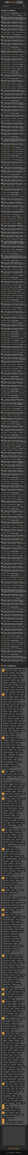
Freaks (13, 525)
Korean (7, 910)
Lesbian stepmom (15, 938)
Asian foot (12, 687)
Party (19, 1003)
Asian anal (5, 675)
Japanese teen (6, 902)
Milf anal (5, 383)
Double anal (17, 781)
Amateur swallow (6, 12)
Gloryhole (5, 404)
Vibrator (14, 1110)
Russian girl (22, 457)
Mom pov (12, 975)
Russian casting (15, 289)
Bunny (13, 644)
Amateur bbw (20, 157)
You (21, 1122)
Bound (4, 721)
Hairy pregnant (15, 86)
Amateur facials (15, 269)
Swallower (14, 15)
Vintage (7, 1108)
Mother (20, 958)
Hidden (12, 851)
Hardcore (5, 870)
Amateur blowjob (16, 523)
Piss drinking (15, 41)
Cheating (19, 747)
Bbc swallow (21, 587)
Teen (4, 414)
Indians (11, 887)
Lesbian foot (6, 931)
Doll (4, 789)
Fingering (15, 818)
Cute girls (19, 165)
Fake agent (5, 810)
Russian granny (14, 1028)
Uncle (10, 200)
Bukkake (5, 699)
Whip (10, 1115)
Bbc (18, 694)
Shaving (5, 1064)
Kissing (17, 910)
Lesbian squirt (6, 938)
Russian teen (6, 1031)
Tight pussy (14, 145)
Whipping (5, 1115)
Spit (4, 236)
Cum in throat (15, 209)
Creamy (22, 56)
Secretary (5, 1055)
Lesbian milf (6, 934)
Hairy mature (22, 858)
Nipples (4, 991)
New (13, 95)
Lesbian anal (6, 922)
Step (4, 1043)
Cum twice (14, 172)
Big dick (4, 504)
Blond (13, 612)
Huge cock (16, 866)
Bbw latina (14, 499)
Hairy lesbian (18, 863)
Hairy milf (5, 854)
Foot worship (6, 803)
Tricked (4, 1098)
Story (12, 1043)
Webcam (17, 1112)
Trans (10, 1084)
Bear (21, 711)
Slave (19, 1035)
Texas (19, 496)
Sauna (11, 1045)
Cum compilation (16, 441)
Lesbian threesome (15, 924)
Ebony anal (16, 796)
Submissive (16, 1059)
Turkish (21, 1091)
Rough (4, 221)
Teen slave (21, 393)
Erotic (23, 793)
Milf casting (22, 583)
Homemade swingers (17, 561)
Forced (23, 798)
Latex (12, 914)
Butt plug (11, 733)
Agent (18, 680)
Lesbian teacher (14, 931)
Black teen (21, 326)
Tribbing (15, 1093)
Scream (22, 1050)
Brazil (22, 718)
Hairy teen (17, 861)
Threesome (6, 1086)
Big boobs (15, 711)
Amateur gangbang (16, 558)
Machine (11, 972)
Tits (4, 1100)
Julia (22, 907)
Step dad (11, 1074)
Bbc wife (22, 44)
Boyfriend (17, 718)
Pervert (16, 1016)
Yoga (11, 1122)
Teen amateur (15, 52)
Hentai (16, 849)
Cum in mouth (6, 141)
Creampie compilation (8, 752)
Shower (5, 1052)
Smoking (17, 1040)
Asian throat (22, 23)
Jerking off (5, 892)
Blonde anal (13, 725)
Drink (21, 41)
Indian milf (13, 883)
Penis (16, 1013)
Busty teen (10, 721)
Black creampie (15, 540)
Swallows (14, 68)
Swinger (14, 1038)
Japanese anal (6, 900)
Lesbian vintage (6, 953)
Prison (14, 1011)
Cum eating (14, 549)
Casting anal (15, 583)
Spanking (5, 1035)
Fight (9, 822)
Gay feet (20, 837)
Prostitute (17, 1008)
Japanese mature (13, 892)
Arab (20, 670)
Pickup (18, 466)
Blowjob (5, 697)
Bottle (13, 249)
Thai (4, 1088)
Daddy (14, 774)
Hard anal (20, 383)
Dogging (11, 784)
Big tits (22, 699)
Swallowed (21, 30)
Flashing (5, 813)
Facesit (22, 822)
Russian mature (6, 487)
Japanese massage (7, 895)
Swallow (4, 81)
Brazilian (5, 728)
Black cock (10, 718)
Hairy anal (15, 854)
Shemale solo (20, 1081)
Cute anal (14, 514)
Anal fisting (5, 673)
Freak (13, 157)
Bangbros (11, 419)
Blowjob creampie (16, 410)
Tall (16, 1088)
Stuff (13, 214)
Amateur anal (18, 419)
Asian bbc (19, 37)
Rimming (13, 1018)
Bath (10, 730)
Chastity (20, 750)
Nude (9, 991)
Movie (4, 970)
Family (15, 801)
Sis (9, 1064)
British (13, 716)
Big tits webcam (16, 475)
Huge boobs (15, 502)
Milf (22, 955)
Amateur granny (21, 543)
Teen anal (21, 1084)
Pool (11, 1016)
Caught (13, 747)
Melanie (14, 88)
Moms (12, 982)
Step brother (18, 1074)
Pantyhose (7, 1001)
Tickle (16, 1086)
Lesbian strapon (7, 917)
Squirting (5, 243)
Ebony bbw (18, 297)
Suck (11, 1076)
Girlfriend (14, 834)
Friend (4, 822)
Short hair (13, 1064)
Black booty (20, 525)
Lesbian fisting (6, 936)
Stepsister (11, 450)
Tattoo (8, 1100)
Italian (21, 878)
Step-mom (20, 1064)
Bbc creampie (13, 723)
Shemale (7, 1033)
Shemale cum (11, 1069)
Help (20, 438)
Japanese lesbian (7, 898)
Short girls (21, 579)
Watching (21, 1115)
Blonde (22, 704)
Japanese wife (16, 898)
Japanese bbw (6, 905)
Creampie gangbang (8, 762)
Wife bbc (15, 1115)
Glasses (5, 846)
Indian (6, 878)
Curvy (20, 757)
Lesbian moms (6, 941)
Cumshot (5, 438)
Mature (11, 955)
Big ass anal (21, 723)
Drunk (6, 771)
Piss (4, 312)
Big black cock (15, 448)
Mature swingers (16, 127)
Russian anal (5, 457)
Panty (4, 1013)
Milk (4, 203)
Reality (12, 1031)
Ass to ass (14, 120)
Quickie (19, 62)
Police (22, 1008)
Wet (4, 1117)
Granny (10, 830)
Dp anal (15, 786)
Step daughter (6, 1071)
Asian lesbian (20, 687)
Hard (4, 858)
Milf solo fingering (7, 977)
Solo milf (5, 1067)
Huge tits (11, 868)
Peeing (21, 1013)
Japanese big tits (15, 905)
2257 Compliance (10, 1152)
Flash (18, 815)
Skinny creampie (16, 116)
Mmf (14, 963)
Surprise (5, 517)
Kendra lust (5, 912)
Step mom (20, 1038)
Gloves (14, 837)
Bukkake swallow (16, 233)
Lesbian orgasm (19, 929)
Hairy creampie (21, 870)
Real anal (22, 502)
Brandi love (10, 706)
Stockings (22, 1045)
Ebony (6, 793)
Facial (9, 808)
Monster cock (20, 967)
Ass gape (14, 307)
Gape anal (14, 163)
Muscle (18, 975)
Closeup (20, 531)
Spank (8, 1043)
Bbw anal (17, 699)
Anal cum (19, 186)
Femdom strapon (12, 825)
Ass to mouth (21, 682)
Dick (15, 789)
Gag (13, 54)
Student (5, 1069)
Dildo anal (19, 789)
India (11, 878)
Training (21, 512)
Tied (13, 1091)
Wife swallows (22, 118)
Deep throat (21, 776)
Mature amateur (15, 661)
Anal (6, 670)
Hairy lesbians (12, 870)
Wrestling (11, 1112)
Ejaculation (21, 355)
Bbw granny (6, 725)
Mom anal (11, 965)
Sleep (22, 1033)
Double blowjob (7, 791)
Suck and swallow (16, 301)
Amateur (15, 670)
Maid (10, 958)
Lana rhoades (20, 95)
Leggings (15, 943)
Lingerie (18, 919)
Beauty (4, 709)
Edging (10, 796)
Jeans (12, 902)
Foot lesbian (6, 820)
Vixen (18, 1110)
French (13, 414)
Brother (13, 704)
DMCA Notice (18, 1152)
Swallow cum (15, 60)
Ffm (20, 803)
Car (23, 747)
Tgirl (17, 1098)
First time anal (6, 815)
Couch (23, 116)
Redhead (19, 1021)
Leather (12, 922)
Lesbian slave (6, 924)
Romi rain (20, 1026)
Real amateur (6, 1023)
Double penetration (7, 781)
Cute (16, 757)
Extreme (5, 796)
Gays (4, 844)
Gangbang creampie (12, 844)
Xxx (6, 1120)
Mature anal (20, 960)
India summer (6, 883)
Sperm (4, 1059)
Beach (21, 697)
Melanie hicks (21, 88)
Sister (12, 1033)
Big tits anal (11, 728)
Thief (21, 1098)
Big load (19, 221)
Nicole (22, 991)
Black (18, 704)
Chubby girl (22, 342)
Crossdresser (6, 742)
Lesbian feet (21, 917)
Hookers (14, 545)
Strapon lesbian (13, 1062)
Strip (13, 1057)
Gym (4, 837)
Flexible (13, 815)
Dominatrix (21, 786)
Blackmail (15, 701)
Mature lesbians (16, 595)
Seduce (13, 1052)
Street (21, 1059)
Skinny (4, 1038)
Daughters (21, 432)
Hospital (5, 863)
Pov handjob (22, 293)
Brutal (21, 706)
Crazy (20, 374)
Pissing (9, 1003)
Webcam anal (9, 1117)
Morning (16, 972)
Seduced (5, 1074)
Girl (9, 846)
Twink (20, 1088)
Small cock (14, 1071)
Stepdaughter (12, 1081)
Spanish (21, 1076)
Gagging (22, 842)
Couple (9, 759)
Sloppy (4, 1079)
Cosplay (5, 750)
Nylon (6, 989)
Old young (9, 996)
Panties (4, 1006)
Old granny (14, 462)
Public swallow (15, 26)
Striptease (18, 1057)
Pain (9, 1006)
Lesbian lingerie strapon (8, 919)
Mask (16, 979)
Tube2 (10, 2)
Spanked (10, 1050)
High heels (11, 863)
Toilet (8, 1088)
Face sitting (13, 820)
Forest (13, 822)
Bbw (6, 694)
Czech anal (14, 196)
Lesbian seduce (6, 946)
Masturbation (20, 963)
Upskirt (7, 1105)
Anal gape (5, 682)
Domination (22, 784)
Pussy (22, 1006)
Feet (4, 801)
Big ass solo (19, 728)
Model (23, 975)
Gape (17, 842)
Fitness (4, 825)
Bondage (11, 697)
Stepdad (16, 1076)
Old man (7, 994)
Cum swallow (15, 44)
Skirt (13, 149)
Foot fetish (12, 810)
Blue (20, 400)
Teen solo (9, 1093)
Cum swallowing (15, 64)
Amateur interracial (16, 98)
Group (4, 834)
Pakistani (5, 471)
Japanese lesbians (20, 902)
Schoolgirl (5, 1062)
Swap (15, 1047)
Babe (16, 721)
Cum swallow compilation (18, 124)
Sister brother (12, 1067)
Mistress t (15, 977)
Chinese (13, 738)
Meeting (14, 216)
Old (21, 994)
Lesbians (14, 917)
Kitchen (12, 910)
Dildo (10, 774)
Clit (17, 754)
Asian (4, 37)
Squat (13, 165)
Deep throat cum (16, 481)
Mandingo (5, 967)
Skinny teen (21, 1071)
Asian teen (21, 76)
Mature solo (12, 967)
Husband (5, 868)
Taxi (4, 1091)
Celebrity (17, 742)
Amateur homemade (17, 494)
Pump (19, 1011)
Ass (24, 670)
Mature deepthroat (16, 91)
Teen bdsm (14, 393)
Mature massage (16, 984)
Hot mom (17, 851)
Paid (13, 186)
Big (14, 709)
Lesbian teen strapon (8, 929)
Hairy (12, 849)
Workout (14, 223)
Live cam (23, 553)
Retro (22, 1018)
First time (13, 806)
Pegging (14, 1003)
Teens (12, 1088)
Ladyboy (17, 914)
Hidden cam (6, 856)
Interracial (16, 878)
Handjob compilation (12, 858)
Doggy (4, 778)
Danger (14, 791)
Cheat (11, 764)
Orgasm (13, 994)
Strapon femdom (12, 1079)
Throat (13, 1096)
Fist (16, 803)
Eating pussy (22, 615)
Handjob (7, 849)
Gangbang (16, 830)
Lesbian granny (15, 609)
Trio (23, 1103)
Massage (17, 955)
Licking (21, 931)
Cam (16, 764)
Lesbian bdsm (14, 936)
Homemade (6, 851)
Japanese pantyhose (16, 247)
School (18, 414)
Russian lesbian (6, 1026)
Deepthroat (12, 771)
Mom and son (6, 960)
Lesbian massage (7, 926)
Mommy (5, 972)
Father (19, 825)
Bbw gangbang (19, 236)
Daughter (5, 774)
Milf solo (5, 965)
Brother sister (6, 704)
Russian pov (22, 318)
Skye (13, 34)
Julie (13, 443)
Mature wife (15, 181)
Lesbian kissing (15, 946)
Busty (10, 711)
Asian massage (20, 692)
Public (4, 1003)
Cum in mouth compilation (18, 19)
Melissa (23, 604)
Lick (22, 946)
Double (20, 774)
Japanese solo (16, 907)
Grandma (9, 837)
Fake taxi (21, 808)
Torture (8, 1091)
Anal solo (20, 675)
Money (15, 958)
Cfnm (12, 742)
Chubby (18, 745)
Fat (17, 813)
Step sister (5, 1045)
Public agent (6, 1008)
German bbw (21, 577)
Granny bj (14, 49)
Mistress (13, 960)
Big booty (5, 733)
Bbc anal (10, 709)
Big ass (22, 694)
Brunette (17, 733)
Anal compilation (20, 689)
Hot (22, 856)
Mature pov (22, 181)
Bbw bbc (21, 633)
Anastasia (14, 564)
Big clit (18, 709)
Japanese (7, 890)
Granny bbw (21, 844)
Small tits (19, 1052)
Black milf (14, 630)
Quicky (13, 62)
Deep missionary (16, 406)
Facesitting (9, 801)
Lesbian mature (14, 934)
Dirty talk (5, 784)
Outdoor (5, 999)
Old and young (17, 996)
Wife (6, 1112)
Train (17, 1091)
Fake (17, 822)
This (22, 368)
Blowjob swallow (20, 32)
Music (21, 977)
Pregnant (14, 1001)
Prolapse (14, 1006)
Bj (13, 713)
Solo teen (5, 1081)
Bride (4, 706)
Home (4, 619)
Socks (19, 1062)
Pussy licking (10, 1013)
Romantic (14, 1026)
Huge (4, 873)
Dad (4, 776)
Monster (10, 970)
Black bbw (14, 587)
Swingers (17, 1043)
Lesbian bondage (16, 941)
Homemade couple (16, 349)
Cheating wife (6, 264)
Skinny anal (5, 1047)
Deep (10, 786)
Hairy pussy (10, 866)
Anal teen (13, 680)
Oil (9, 999)
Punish (10, 1011)
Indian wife (18, 880)
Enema (11, 793)
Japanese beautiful (16, 657)
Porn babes (19, 184)
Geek (13, 32)
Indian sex (5, 887)
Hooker (12, 861)
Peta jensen (6, 1016)
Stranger (19, 1069)
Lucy (20, 386)
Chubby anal (6, 769)
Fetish (10, 827)
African (21, 677)
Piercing (5, 1011)
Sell (15, 1055)
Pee (19, 1006)
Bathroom (14, 83)
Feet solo (5, 827)
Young (8, 414)
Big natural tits (16, 730)
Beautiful (5, 711)
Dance (14, 776)
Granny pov (14, 104)
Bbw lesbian (6, 723)
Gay (6, 830)
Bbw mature (6, 735)
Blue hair (14, 400)
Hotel (10, 854)
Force (12, 803)
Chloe (17, 738)
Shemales (21, 1047)
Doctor (19, 771)
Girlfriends (20, 226)
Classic (16, 752)
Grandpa (20, 834)
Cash (21, 752)
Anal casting (16, 685)
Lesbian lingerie (6, 951)
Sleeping (17, 1033)
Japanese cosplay (7, 907)
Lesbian (7, 914)
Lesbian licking (15, 951)
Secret (21, 427)
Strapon (11, 1035)
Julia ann (23, 898)
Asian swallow (15, 282)
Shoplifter (11, 1040)
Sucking (14, 536)
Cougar (4, 754)
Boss (9, 716)
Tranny (12, 1086)
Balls (10, 713)
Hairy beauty (17, 873)
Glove (12, 846)
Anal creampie (12, 675)
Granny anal (18, 832)
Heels (4, 866)
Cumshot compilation (13, 517)
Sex (18, 1067)
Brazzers (11, 699)
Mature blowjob (15, 585)
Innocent (12, 880)
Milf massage (6, 982)
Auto (19, 536)
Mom (6, 955)
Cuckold (7, 738)
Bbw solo (5, 200)
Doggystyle (9, 789)
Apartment (20, 218)
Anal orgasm (6, 689)
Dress (16, 784)
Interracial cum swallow (17, 652)
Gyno (9, 834)
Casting (18, 740)
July (17, 443)
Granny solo (6, 842)
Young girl (21, 145)
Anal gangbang (13, 682)
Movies (12, 987)
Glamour (11, 832)
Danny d (5, 786)
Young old (16, 1122)
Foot (19, 801)
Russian (4, 490)
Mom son (5, 958)
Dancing (19, 791)
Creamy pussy (15, 56)
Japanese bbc (15, 571)
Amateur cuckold (10, 312)
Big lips (14, 230)
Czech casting (6, 745)
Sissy (15, 1035)
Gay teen (12, 842)
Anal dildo (12, 673)
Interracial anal (17, 885)
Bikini (22, 716)
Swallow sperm (15, 279)
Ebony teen (17, 793)
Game (13, 839)
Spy (9, 1052)
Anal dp (12, 689)
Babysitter (5, 713)
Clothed (4, 543)
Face (19, 820)
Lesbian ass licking (7, 943)
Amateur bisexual (16, 362)
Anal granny (12, 692)
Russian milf (6, 1028)
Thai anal (14, 76)
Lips (19, 230)
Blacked (16, 697)
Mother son (11, 979)
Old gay (13, 999)
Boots (10, 701)
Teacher (22, 1086)
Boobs (10, 416)
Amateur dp (22, 196)
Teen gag (18, 54)
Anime (17, 673)
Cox (15, 750)
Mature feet (6, 975)
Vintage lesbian (6, 1110)
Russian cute (15, 624)
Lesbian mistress (7, 948)
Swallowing (14, 23)
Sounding (20, 1079)
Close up (14, 531)
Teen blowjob (15, 168)
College (4, 759)
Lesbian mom (19, 922)
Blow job (14, 251)
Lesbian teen (16, 926)
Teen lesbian (11, 1098)
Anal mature (6, 687)
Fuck (23, 820)
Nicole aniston (15, 991)
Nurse (16, 989)
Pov (23, 1001)
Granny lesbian (6, 839)
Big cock (5, 701)
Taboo (15, 1084)
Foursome (19, 810)
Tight (20, 1100)
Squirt (9, 1038)
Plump (13, 446)
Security (9, 1059)
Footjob (13, 798)
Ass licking (15, 677)
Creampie (12, 740)
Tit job (19, 251)
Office (4, 996)
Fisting (18, 798)
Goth (13, 408)
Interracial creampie (7, 885)
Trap (4, 1093)
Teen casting (14, 1100)
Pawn (11, 1008)
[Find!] (23, 6)
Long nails (15, 948)
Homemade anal (7, 875)
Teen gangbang (6, 1096)
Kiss (11, 912)
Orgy (18, 994)
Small (4, 184)
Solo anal (22, 1067)
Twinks (4, 423)
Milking (4, 979)
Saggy (11, 1047)
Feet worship (6, 806)
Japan (12, 890)
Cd (13, 340)
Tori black (22, 131)
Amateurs (21, 267)
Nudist (11, 989)
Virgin (12, 1108)
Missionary (5, 963)
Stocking (5, 1057)
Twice (22, 540)
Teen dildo (18, 1103)
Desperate (5, 432)
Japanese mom (19, 890)
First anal (19, 806)
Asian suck (14, 153)
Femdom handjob (7, 818)
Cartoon (13, 745)
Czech (4, 466)
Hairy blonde (21, 490)
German (4, 577)
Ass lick (22, 685)
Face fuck (14, 808)
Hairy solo (17, 856)
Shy (19, 1055)
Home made (20, 619)
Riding (13, 1021)
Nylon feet (21, 989)
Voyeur (16, 1108)
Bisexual (16, 706)
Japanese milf (14, 900)
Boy (18, 716)
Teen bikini (22, 107)
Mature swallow (15, 66)
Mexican (18, 982)
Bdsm (10, 694)
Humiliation (5, 861)
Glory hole (5, 287)
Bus (14, 694)
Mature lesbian (16, 970)
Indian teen (5, 880)
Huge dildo (9, 873)
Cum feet (14, 366)
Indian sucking (21, 471)
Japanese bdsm (15, 258)
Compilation (6, 740)
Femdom (7, 798)
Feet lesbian (11, 813)
